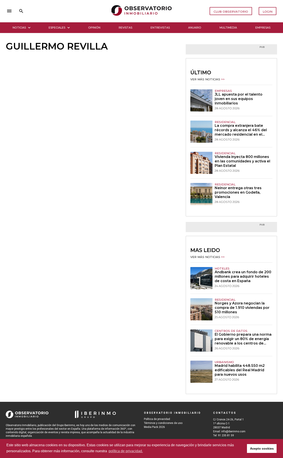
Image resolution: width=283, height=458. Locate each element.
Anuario (194, 27)
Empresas (262, 27)
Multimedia (228, 27)
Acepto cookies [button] (262, 448)
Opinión (94, 27)
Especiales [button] (57, 27)
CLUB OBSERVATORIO (231, 11)
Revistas (125, 27)
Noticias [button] (19, 27)
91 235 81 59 (226, 435)
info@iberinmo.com (233, 431)
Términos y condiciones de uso (163, 423)
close (67, 11)
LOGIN (267, 11)
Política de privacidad (157, 419)
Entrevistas (160, 27)
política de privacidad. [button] (126, 451)
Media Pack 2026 (154, 427)
